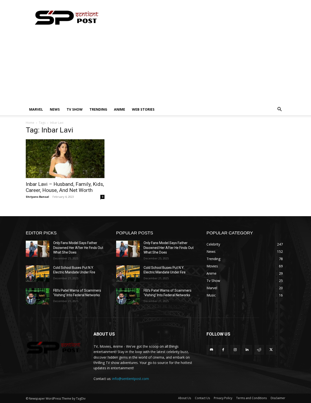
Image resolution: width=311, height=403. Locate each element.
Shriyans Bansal (37, 196)
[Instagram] (235, 349)
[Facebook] (223, 349)
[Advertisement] (155, 67)
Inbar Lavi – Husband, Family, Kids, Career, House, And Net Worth (65, 187)
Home (30, 123)
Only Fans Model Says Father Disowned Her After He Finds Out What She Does (78, 247)
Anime (119, 109)
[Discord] (211, 349)
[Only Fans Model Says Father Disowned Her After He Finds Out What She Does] (37, 249)
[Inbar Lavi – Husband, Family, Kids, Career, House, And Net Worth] (65, 158)
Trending (98, 109)
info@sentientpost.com (130, 378)
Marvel (36, 109)
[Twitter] (271, 349)
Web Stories (143, 109)
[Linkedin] (247, 349)
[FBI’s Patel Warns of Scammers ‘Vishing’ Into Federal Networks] (37, 296)
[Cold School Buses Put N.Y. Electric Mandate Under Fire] (37, 273)
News (55, 109)
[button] (279, 109)
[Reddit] (259, 349)
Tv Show (75, 109)
